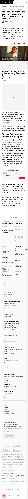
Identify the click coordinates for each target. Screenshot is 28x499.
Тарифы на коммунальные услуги (13, 349)
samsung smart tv (17, 450)
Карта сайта (18, 271)
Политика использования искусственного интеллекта (5, 270)
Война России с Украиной (12, 301)
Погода (6, 296)
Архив (16, 269)
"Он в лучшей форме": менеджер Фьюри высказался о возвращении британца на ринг (14, 128)
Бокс (5, 405)
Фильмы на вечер (9, 365)
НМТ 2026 (6, 382)
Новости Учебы (9, 374)
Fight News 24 (5, 6)
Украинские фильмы (9, 362)
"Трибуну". (5, 123)
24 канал (12, 121)
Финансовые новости (9, 347)
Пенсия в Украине (9, 353)
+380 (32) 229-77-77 (10, 473)
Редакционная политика (5, 252)
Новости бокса (13, 6)
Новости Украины (9, 288)
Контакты (17, 260)
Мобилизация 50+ (8, 325)
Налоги (6, 351)
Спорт (6, 403)
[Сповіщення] (26, 2)
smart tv (6, 450)
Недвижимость (8, 391)
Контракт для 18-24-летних (11, 329)
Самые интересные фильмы (11, 360)
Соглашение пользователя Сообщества (18, 249)
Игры (16, 274)
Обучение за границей (10, 386)
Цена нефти (7, 343)
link (15, 229)
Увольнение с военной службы (12, 323)
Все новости (8, 284)
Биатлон (6, 411)
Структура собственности (18, 266)
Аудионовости (8, 294)
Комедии (6, 367)
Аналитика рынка (8, 393)
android (6, 446)
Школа (6, 380)
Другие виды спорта (9, 413)
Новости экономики (10, 341)
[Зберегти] (24, 43)
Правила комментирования (19, 254)
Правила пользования (7, 262)
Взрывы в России (8, 314)
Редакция (4, 248)
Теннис (6, 409)
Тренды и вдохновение (10, 398)
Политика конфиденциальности (7, 266)
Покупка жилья (8, 395)
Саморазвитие (8, 384)
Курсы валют (7, 345)
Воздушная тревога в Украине (12, 310)
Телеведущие (5, 257)
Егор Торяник (8, 21)
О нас (3, 246)
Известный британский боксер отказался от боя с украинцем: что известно (22, 6)
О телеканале (5, 254)
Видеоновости (8, 292)
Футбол (6, 407)
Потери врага (7, 316)
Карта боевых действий (10, 305)
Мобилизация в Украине (11, 321)
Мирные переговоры (9, 307)
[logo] (10, 2)
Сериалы (6, 369)
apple (17, 446)
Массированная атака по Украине (13, 312)
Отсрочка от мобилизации (11, 332)
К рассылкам (9, 435)
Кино (5, 358)
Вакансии (17, 263)
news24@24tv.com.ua (7, 223)
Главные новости (8, 285)
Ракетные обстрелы (9, 303)
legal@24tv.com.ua (20, 475)
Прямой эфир (7, 290)
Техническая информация (18, 257)
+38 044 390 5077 (19, 223)
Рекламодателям (6, 260)
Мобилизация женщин (10, 327)
